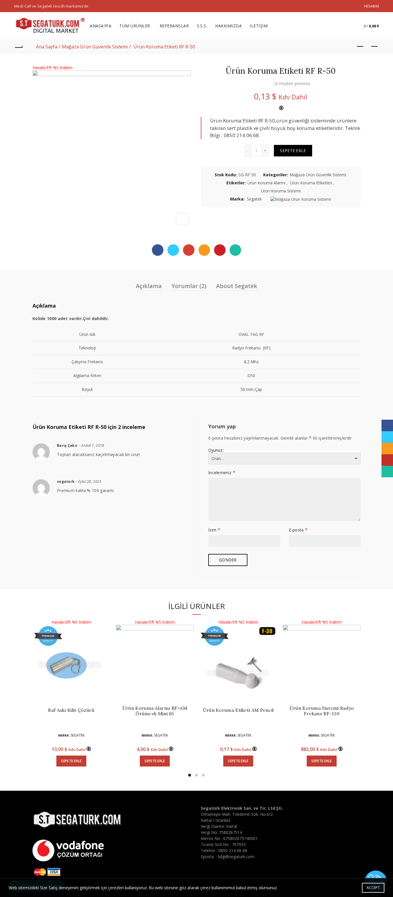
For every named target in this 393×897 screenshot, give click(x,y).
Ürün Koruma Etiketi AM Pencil (238, 710)
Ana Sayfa (46, 46)
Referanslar (174, 26)
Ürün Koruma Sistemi (281, 191)
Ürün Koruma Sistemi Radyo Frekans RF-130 (321, 710)
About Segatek (236, 286)
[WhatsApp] (235, 250)
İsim (214, 530)
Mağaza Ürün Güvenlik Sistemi (95, 46)
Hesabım (371, 6)
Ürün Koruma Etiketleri (311, 183)
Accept (373, 887)
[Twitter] (173, 250)
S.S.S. (202, 26)
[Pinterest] (220, 250)
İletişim (259, 26)
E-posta (298, 530)
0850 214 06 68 (232, 850)
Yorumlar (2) (188, 286)
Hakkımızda (228, 26)
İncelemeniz (221, 472)
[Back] (18, 46)
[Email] (204, 250)
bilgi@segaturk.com (236, 856)
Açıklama (149, 286)
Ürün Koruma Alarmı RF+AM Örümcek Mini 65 (154, 710)
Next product (374, 46)
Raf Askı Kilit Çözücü (71, 710)
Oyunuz (215, 450)
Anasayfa (100, 26)
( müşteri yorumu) (292, 83)
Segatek (254, 199)
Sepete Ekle (293, 150)
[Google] (188, 250)
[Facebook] (157, 250)
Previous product (360, 46)
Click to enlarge (182, 218)
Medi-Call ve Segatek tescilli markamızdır (51, 6)
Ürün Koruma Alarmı (266, 183)
